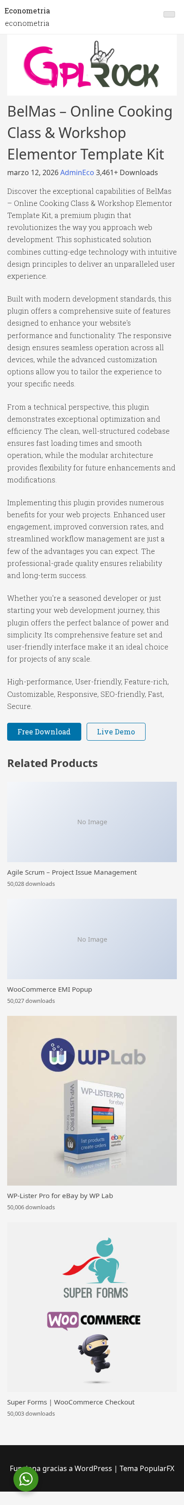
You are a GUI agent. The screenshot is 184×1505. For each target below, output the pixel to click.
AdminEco (78, 172)
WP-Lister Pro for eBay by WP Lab (60, 1195)
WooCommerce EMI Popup (49, 989)
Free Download (44, 731)
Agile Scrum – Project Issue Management (72, 872)
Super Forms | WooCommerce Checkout (70, 1401)
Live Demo (116, 731)
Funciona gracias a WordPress (62, 1468)
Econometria (27, 10)
